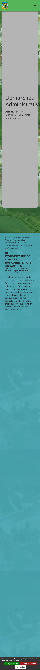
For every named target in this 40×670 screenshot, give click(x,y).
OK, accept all (12, 664)
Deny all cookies (29, 664)
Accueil (9, 111)
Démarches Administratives (17, 116)
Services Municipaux (14, 113)
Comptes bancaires (13, 242)
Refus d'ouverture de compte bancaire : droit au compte (19, 245)
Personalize (20, 667)
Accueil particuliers (13, 237)
